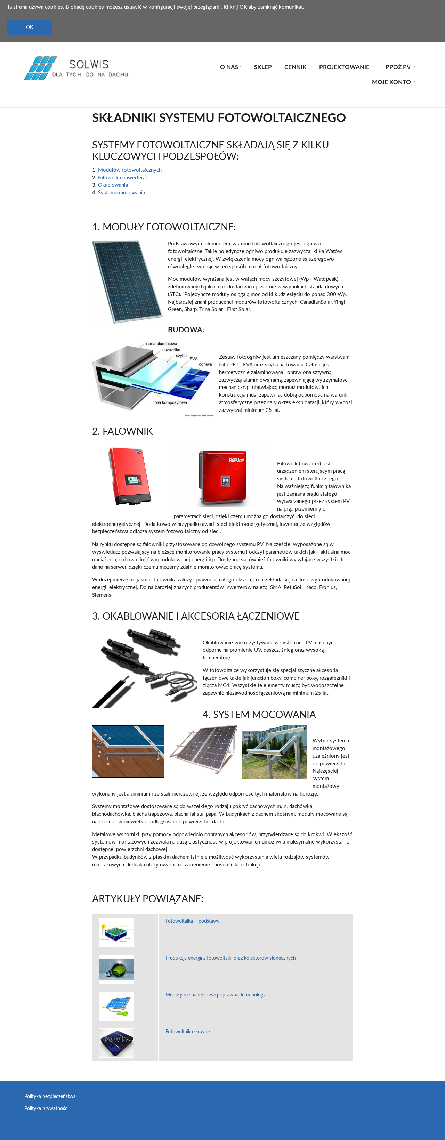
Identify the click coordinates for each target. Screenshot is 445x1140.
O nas (230, 68)
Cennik (295, 67)
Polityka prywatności (46, 1108)
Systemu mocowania (121, 192)
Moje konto (392, 83)
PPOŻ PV (399, 68)
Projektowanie (345, 68)
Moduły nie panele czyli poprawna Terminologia (216, 995)
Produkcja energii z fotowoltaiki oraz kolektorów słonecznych (230, 958)
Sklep (263, 67)
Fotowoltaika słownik (188, 1031)
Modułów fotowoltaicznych (130, 170)
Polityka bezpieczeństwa (50, 1096)
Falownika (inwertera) (122, 177)
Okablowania (113, 185)
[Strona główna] (76, 68)
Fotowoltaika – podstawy (192, 921)
